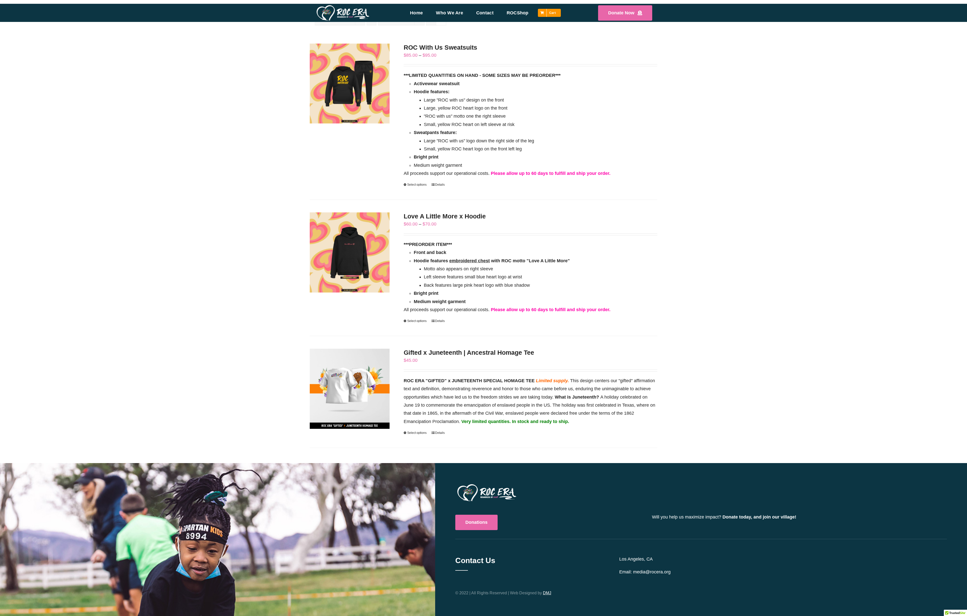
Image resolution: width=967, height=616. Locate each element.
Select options (417, 184)
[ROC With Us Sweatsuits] (350, 83)
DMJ (547, 593)
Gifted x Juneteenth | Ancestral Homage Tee (469, 352)
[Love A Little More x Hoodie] (350, 252)
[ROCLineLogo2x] (343, 6)
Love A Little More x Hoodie (445, 216)
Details (440, 184)
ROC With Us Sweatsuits (440, 47)
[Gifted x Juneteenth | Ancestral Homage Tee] (350, 389)
